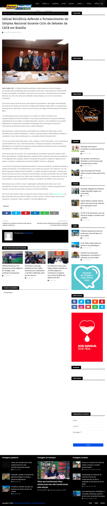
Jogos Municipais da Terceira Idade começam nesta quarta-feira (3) (93, 173)
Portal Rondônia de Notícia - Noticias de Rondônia (29, 503)
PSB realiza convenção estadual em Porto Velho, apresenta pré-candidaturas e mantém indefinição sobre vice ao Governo (35, 270)
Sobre (96, 503)
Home (90, 503)
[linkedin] (88, 302)
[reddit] (95, 302)
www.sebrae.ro (58, 194)
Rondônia (6, 206)
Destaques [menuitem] (48, 11)
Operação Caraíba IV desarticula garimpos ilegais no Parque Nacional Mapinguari (22, 477)
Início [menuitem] (37, 4)
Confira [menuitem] (79, 4)
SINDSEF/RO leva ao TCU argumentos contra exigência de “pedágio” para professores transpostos (12, 269)
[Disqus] (35, 371)
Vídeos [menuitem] (38, 11)
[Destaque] (53, 470)
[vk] (74, 307)
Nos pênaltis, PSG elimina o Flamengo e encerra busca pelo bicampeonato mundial (92, 161)
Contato (102, 503)
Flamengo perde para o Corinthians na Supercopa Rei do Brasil (92, 149)
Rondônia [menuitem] (55, 4)
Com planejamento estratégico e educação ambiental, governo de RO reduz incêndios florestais (93, 493)
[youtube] (88, 307)
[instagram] (81, 307)
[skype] (102, 307)
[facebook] (74, 302)
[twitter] (81, 302)
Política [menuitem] (44, 4)
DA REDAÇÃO (43, 490)
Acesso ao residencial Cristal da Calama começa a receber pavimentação (93, 465)
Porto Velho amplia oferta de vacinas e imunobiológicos (91, 244)
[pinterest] (102, 302)
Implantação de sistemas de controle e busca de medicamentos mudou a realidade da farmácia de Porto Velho (93, 479)
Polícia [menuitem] (89, 4)
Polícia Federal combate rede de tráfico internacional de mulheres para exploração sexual (92, 203)
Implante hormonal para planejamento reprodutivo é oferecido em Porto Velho (91, 255)
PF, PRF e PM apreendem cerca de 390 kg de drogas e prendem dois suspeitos (92, 215)
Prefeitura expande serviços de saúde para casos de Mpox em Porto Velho (91, 233)
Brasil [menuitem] (64, 4)
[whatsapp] (95, 307)
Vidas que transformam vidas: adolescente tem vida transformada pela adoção (21, 465)
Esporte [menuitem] (71, 4)
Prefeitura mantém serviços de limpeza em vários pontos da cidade (22, 489)
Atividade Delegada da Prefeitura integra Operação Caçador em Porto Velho (92, 191)
